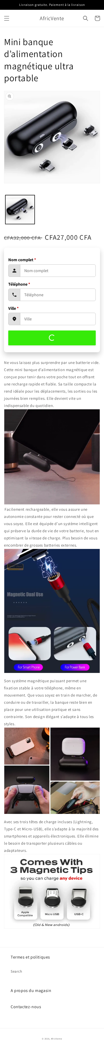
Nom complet (22, 259)
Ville (13, 308)
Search (16, 971)
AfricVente (56, 1038)
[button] (7, 18)
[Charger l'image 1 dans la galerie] (20, 209)
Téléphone (19, 284)
